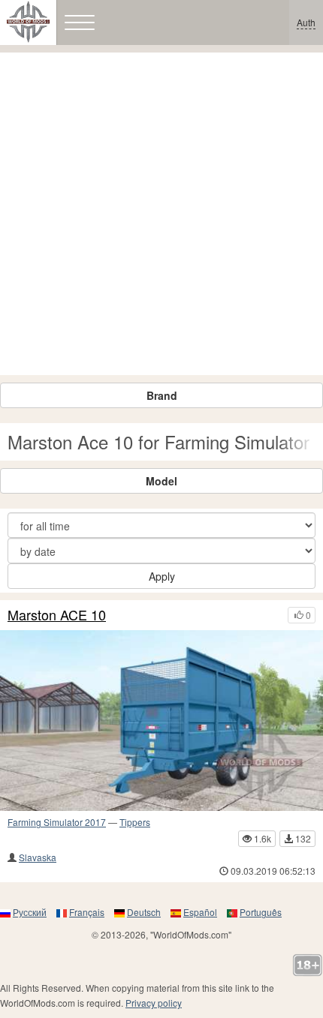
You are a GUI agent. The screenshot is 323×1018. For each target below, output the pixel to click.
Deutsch (144, 911)
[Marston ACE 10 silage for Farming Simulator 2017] (161, 721)
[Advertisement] (161, 214)
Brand (161, 395)
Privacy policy (153, 1002)
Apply (162, 576)
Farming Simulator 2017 (57, 821)
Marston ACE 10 (57, 615)
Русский (30, 911)
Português (261, 911)
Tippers (134, 821)
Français (86, 911)
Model (161, 480)
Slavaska (37, 857)
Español (200, 911)
